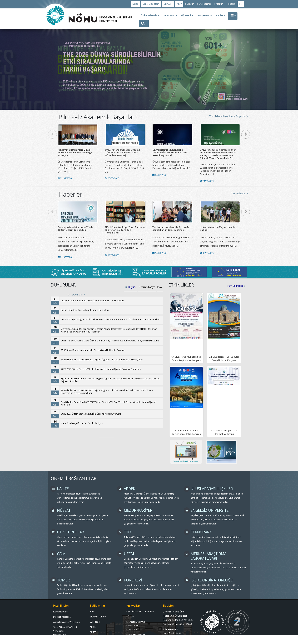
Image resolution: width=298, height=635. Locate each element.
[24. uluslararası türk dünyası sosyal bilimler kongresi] (224, 316)
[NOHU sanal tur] (221, 452)
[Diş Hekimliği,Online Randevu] (68, 272)
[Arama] (144, 23)
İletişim (232, 3)
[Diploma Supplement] (189, 272)
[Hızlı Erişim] (232, 16)
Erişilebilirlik (205, 3)
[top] (292, 631)
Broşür (190, 3)
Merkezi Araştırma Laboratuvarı (135, 622)
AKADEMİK (169, 15)
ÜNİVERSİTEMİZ (149, 15)
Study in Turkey (98, 616)
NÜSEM (130, 616)
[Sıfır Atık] (186, 452)
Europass (95, 621)
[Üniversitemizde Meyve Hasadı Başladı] (220, 212)
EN (240, 3)
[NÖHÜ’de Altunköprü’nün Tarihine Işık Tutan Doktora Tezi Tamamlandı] (125, 212)
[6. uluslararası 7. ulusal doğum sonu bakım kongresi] (186, 387)
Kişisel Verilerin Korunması (140, 611)
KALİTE (219, 15)
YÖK (92, 611)
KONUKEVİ (131, 629)
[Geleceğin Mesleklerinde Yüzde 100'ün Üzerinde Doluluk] (78, 212)
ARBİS (93, 627)
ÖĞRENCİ (186, 15)
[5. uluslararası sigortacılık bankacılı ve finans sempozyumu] (224, 376)
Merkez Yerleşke (62, 616)
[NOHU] (55, 35)
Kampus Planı (60, 611)
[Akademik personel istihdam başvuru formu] (149, 272)
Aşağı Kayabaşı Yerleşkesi (66, 621)
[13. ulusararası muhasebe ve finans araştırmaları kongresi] (186, 316)
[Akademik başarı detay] (78, 134)
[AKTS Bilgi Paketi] (109, 272)
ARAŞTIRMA (203, 15)
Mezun (219, 3)
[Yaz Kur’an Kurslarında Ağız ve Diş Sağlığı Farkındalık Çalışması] (172, 212)
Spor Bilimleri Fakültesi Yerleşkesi (65, 628)
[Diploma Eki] (229, 272)
